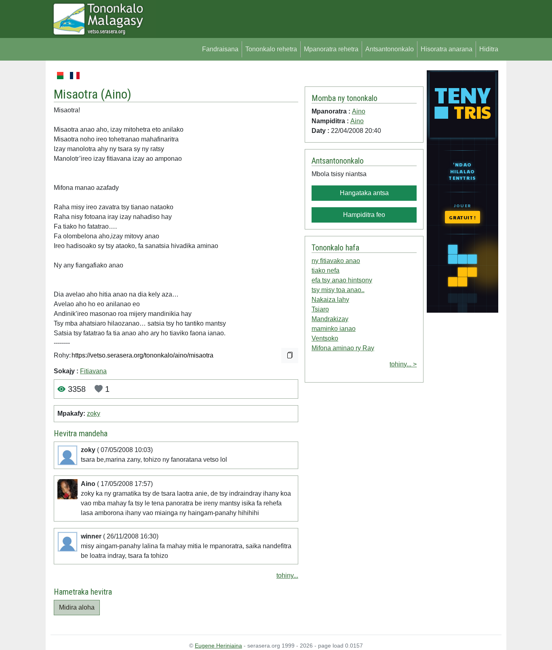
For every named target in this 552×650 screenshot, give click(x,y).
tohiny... (287, 575)
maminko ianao (334, 328)
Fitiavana (93, 371)
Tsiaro (320, 309)
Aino (116, 94)
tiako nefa (325, 270)
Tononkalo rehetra (271, 49)
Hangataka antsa (364, 192)
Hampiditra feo (364, 214)
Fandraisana (220, 49)
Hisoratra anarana (446, 49)
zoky (93, 413)
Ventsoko (325, 338)
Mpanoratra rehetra (331, 49)
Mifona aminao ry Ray (343, 348)
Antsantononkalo (389, 49)
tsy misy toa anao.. (338, 289)
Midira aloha (77, 607)
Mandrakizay (330, 319)
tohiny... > (403, 364)
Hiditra (488, 49)
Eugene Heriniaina (218, 645)
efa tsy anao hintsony (342, 280)
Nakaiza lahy (330, 299)
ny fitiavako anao (336, 260)
